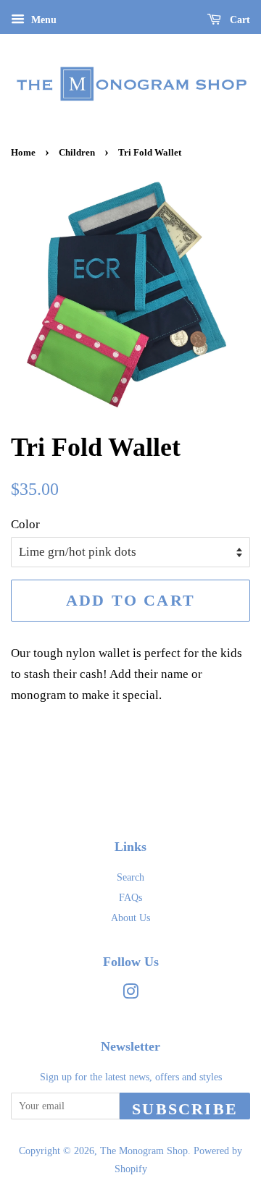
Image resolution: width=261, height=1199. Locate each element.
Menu (42, 19)
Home (23, 153)
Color (25, 524)
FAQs (130, 897)
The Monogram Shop (144, 1150)
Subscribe (185, 1109)
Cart (238, 19)
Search (130, 877)
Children (77, 153)
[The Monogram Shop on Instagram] (130, 994)
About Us (130, 917)
